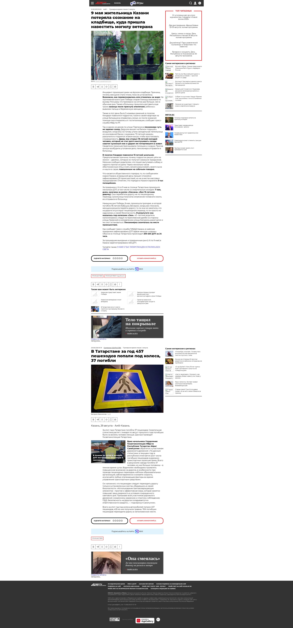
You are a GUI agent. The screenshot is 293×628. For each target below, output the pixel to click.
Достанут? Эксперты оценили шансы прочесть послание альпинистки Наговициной (188, 83)
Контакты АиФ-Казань (131, 586)
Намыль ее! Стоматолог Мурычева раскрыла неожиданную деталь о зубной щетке (187, 91)
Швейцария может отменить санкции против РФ (187, 141)
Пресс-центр (132, 584)
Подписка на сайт (114, 586)
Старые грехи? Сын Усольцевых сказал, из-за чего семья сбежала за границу (188, 391)
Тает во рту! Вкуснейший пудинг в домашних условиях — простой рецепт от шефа (187, 75)
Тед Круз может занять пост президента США (184, 148)
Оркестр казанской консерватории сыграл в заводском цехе (146, 301)
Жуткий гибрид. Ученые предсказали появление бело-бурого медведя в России (188, 68)
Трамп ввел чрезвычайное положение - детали (183, 126)
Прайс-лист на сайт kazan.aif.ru (180, 586)
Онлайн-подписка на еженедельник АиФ (171, 584)
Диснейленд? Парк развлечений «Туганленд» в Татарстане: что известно (184, 45)
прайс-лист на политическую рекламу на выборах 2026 (128, 588)
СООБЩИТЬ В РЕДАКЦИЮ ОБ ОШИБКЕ (163, 588)
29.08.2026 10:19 (96, 348)
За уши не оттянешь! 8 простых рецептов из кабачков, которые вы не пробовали (188, 361)
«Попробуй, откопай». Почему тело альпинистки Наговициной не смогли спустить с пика (187, 353)
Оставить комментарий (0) (146, 258)
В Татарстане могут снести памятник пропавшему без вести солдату (112, 309)
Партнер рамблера (127, 619)
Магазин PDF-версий (146, 584)
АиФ (109, 414)
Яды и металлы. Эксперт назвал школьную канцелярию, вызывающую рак (186, 383)
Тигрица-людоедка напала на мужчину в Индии (185, 118)
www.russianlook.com (103, 81)
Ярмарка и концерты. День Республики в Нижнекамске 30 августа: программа (183, 54)
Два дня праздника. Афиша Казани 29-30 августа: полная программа (183, 26)
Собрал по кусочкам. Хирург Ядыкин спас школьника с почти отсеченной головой (188, 98)
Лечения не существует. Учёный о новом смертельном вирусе (187, 105)
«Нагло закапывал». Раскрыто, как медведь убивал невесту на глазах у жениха (188, 376)
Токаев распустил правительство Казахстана (186, 133)
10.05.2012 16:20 (96, 9)
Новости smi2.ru (98, 339)
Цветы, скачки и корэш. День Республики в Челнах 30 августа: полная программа (183, 35)
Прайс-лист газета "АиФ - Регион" (154, 586)
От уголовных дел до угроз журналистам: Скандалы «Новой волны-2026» (183, 17)
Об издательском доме (116, 584)
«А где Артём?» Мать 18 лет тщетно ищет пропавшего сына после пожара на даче (187, 368)
